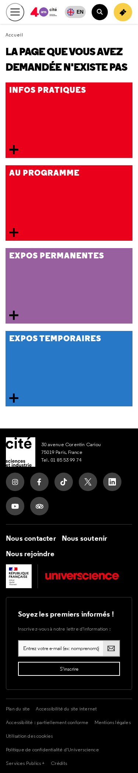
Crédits (59, 763)
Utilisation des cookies (29, 736)
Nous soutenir (84, 538)
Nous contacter (31, 538)
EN (80, 12)
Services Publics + (25, 763)
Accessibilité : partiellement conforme (47, 722)
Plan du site (18, 708)
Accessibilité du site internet (66, 708)
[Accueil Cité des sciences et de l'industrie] (20, 452)
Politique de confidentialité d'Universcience (52, 749)
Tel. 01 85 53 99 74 (61, 459)
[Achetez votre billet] (123, 12)
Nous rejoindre (30, 553)
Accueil (14, 35)
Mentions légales (113, 722)
